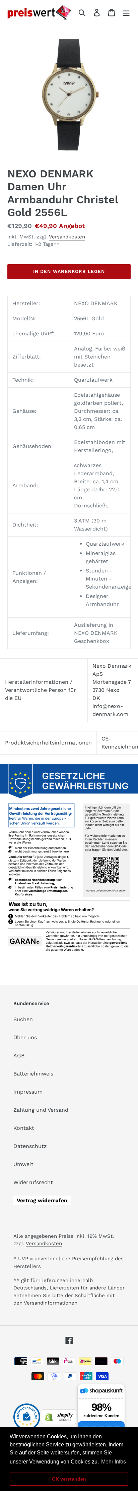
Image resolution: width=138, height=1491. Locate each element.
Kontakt (23, 1128)
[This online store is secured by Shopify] (59, 1422)
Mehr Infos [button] (113, 1462)
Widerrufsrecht (33, 1182)
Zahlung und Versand (40, 1110)
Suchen (23, 1019)
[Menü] (126, 12)
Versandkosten (67, 237)
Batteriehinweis (33, 1073)
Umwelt (23, 1164)
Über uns (25, 1037)
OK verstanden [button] (69, 1479)
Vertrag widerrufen (42, 1200)
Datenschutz (30, 1146)
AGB (18, 1055)
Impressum (28, 1092)
